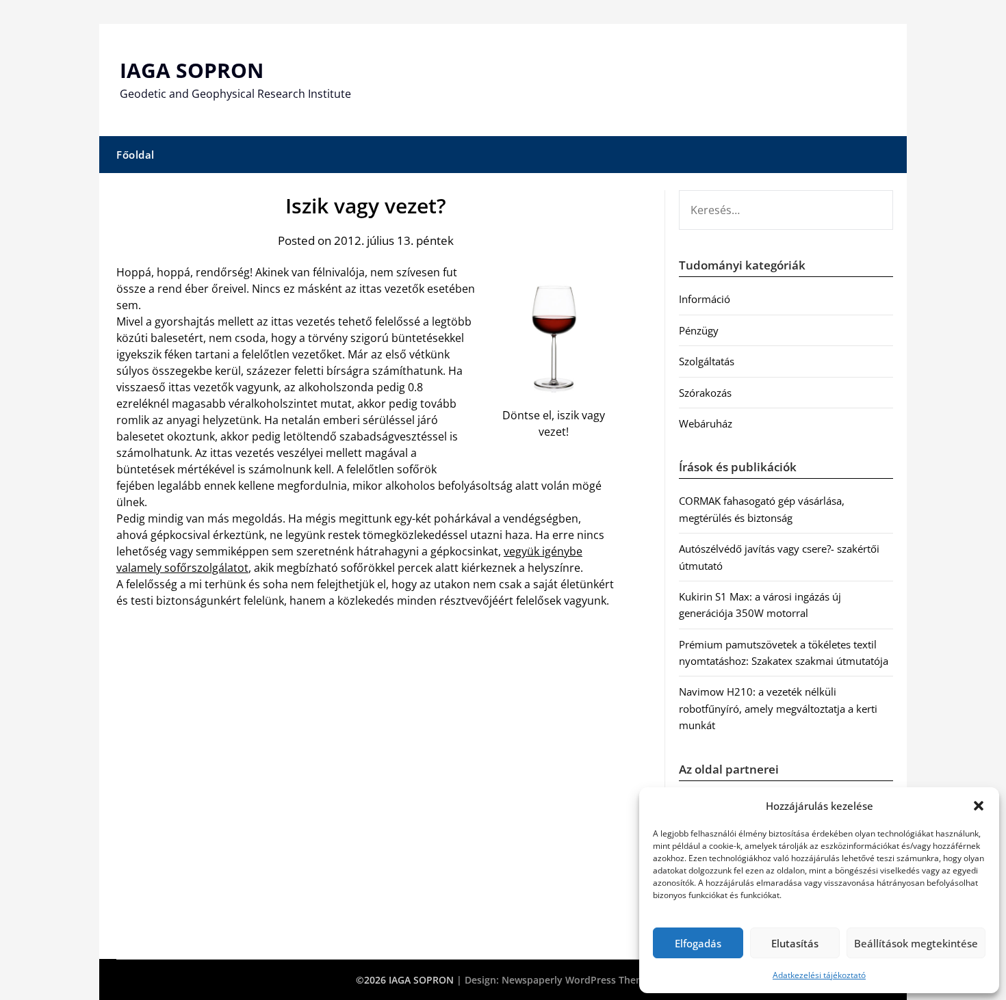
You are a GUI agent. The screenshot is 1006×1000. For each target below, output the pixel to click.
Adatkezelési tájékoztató (819, 975)
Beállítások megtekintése (916, 943)
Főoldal (135, 154)
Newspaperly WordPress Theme (576, 979)
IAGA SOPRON (191, 70)
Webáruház (705, 423)
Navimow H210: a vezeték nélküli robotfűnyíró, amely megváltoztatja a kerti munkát (778, 708)
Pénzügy (699, 330)
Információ (704, 299)
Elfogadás (698, 943)
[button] (978, 806)
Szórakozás (705, 392)
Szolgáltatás (706, 361)
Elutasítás (794, 943)
